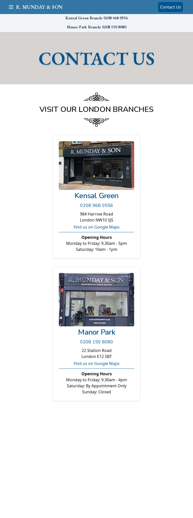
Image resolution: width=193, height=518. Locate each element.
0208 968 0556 (116, 18)
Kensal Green (96, 196)
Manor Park (96, 332)
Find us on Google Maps (97, 227)
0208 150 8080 (114, 27)
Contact (170, 7)
